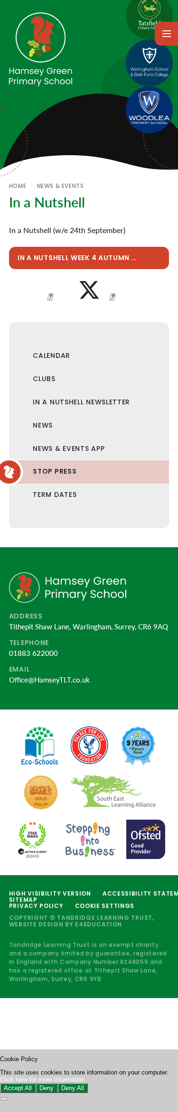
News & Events (60, 186)
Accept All (18, 1088)
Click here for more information (42, 1079)
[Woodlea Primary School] (149, 109)
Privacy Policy (36, 906)
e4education (98, 924)
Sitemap (23, 900)
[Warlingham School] (149, 62)
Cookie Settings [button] (105, 906)
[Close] (4, 1098)
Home (17, 186)
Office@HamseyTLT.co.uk (49, 679)
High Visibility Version (50, 893)
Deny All (72, 1088)
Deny (46, 1088)
